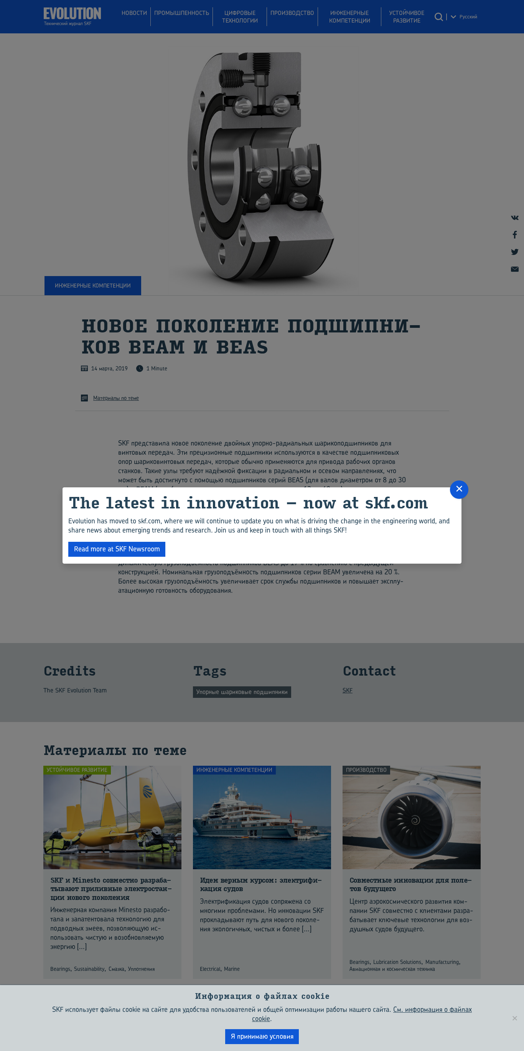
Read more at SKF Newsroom (117, 549)
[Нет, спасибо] (514, 1018)
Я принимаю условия (262, 1036)
